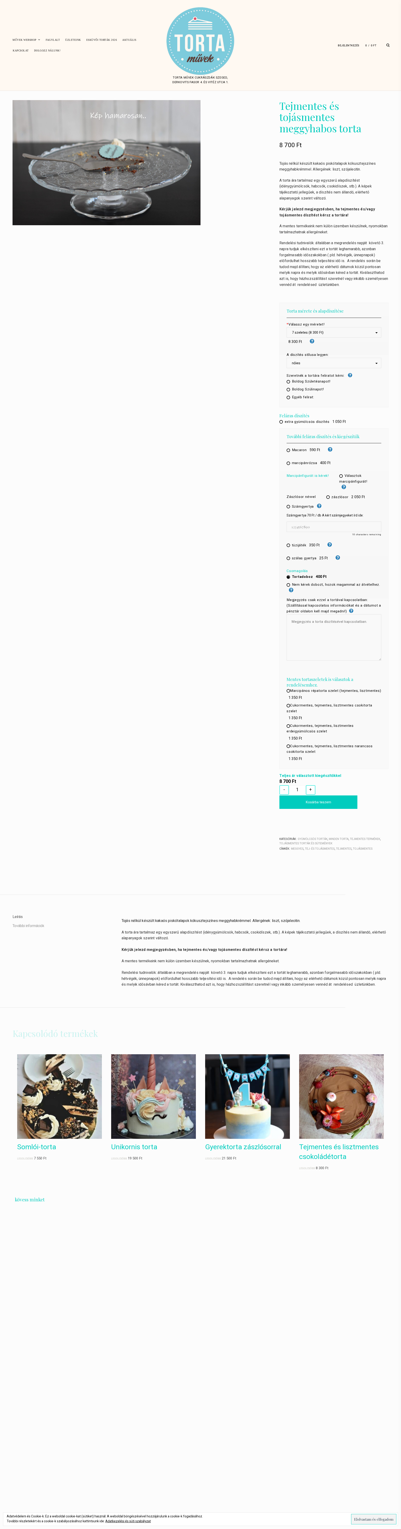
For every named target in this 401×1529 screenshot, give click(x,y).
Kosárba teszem (318, 802)
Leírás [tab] (18, 917)
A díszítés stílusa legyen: (308, 354)
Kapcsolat (21, 50)
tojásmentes (362, 849)
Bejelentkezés (348, 45)
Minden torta (339, 839)
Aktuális (129, 39)
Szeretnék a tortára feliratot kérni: (316, 375)
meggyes (297, 849)
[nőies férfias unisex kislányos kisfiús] (334, 363)
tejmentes (344, 849)
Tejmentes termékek (365, 839)
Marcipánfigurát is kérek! (308, 475)
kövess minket (30, 1199)
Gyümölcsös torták (312, 839)
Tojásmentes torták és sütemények (305, 843)
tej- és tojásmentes (320, 849)
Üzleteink (73, 39)
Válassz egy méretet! (306, 324)
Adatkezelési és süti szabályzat (128, 1521)
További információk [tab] (28, 926)
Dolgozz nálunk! (47, 50)
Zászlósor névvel (301, 496)
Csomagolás (297, 570)
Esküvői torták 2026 (101, 39)
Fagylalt (53, 39)
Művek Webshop (24, 39)
